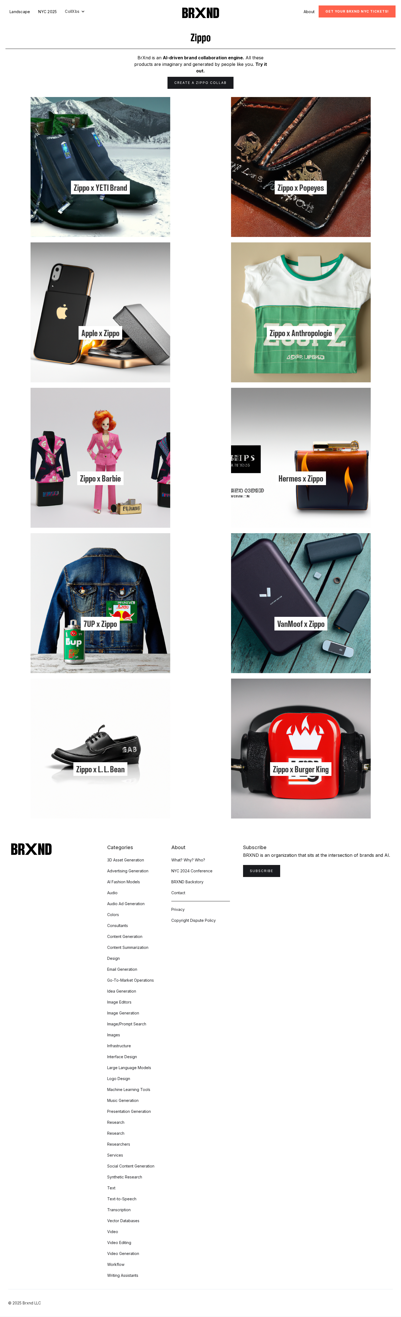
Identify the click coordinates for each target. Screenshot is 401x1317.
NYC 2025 (47, 11)
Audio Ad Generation (126, 903)
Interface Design (122, 1056)
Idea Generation (121, 991)
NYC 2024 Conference (192, 871)
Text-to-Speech (121, 1198)
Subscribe (261, 871)
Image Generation (123, 1013)
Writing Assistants (122, 1275)
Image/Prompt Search (126, 1024)
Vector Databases (123, 1220)
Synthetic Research (124, 1177)
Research (115, 1122)
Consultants (117, 925)
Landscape (20, 11)
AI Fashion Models (123, 881)
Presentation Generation (129, 1111)
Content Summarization (127, 947)
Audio (112, 892)
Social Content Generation (130, 1166)
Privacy (178, 909)
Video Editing (119, 1242)
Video (112, 1231)
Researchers (118, 1144)
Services (115, 1155)
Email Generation (122, 969)
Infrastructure (119, 1045)
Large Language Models (129, 1067)
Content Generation (124, 936)
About (309, 11)
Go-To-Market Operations (130, 980)
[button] (75, 11)
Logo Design (118, 1078)
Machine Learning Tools (128, 1089)
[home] (200, 12)
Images (113, 1035)
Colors (113, 914)
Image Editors (119, 1002)
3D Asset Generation (125, 860)
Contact (178, 892)
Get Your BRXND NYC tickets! (357, 11)
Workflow (115, 1264)
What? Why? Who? (188, 860)
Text (111, 1188)
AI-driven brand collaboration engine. (203, 57)
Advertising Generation (127, 871)
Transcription (119, 1209)
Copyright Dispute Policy (193, 920)
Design (113, 958)
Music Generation (123, 1100)
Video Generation (123, 1253)
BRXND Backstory (187, 881)
